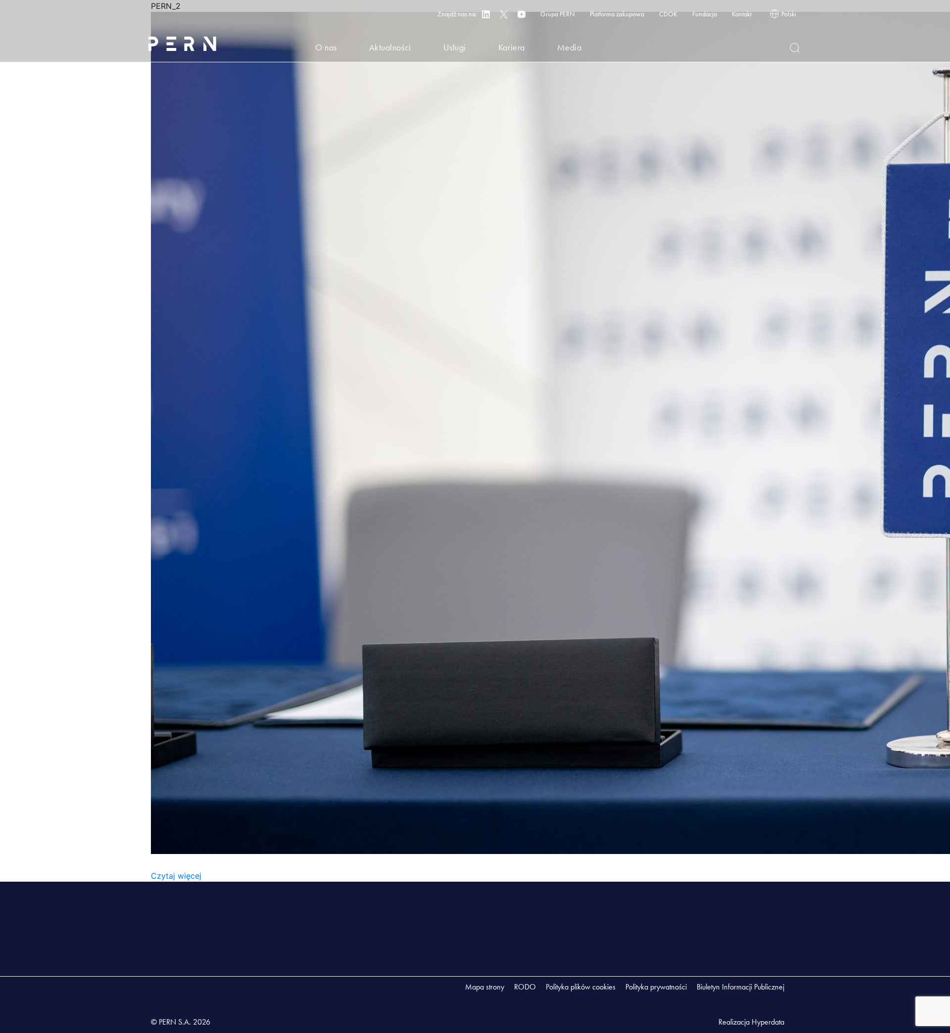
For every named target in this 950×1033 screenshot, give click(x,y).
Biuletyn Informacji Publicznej (740, 987)
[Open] (795, 48)
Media (569, 47)
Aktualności (390, 47)
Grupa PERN (557, 13)
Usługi (454, 47)
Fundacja (704, 13)
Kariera (511, 47)
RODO (525, 987)
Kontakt (742, 13)
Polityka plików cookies (581, 987)
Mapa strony (484, 987)
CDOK (668, 13)
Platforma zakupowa (617, 13)
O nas (326, 47)
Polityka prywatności (656, 987)
